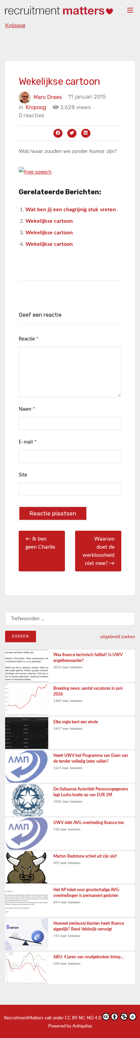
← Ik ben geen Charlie (40, 543)
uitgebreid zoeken (117, 636)
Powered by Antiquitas (70, 1026)
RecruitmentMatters (23, 1018)
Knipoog (15, 25)
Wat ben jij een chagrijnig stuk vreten (70, 209)
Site (23, 474)
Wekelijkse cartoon (49, 221)
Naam (27, 409)
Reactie (28, 338)
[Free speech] (35, 171)
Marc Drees (48, 97)
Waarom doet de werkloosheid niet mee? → (99, 551)
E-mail (27, 442)
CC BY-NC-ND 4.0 (83, 1018)
